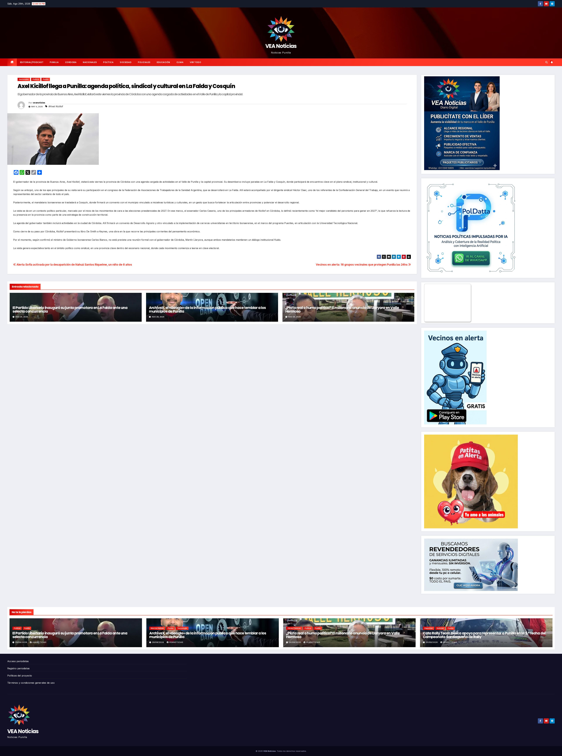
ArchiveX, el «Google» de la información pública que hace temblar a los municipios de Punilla (207, 309)
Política (108, 62)
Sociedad (125, 62)
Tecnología (182, 628)
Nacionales (90, 62)
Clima (180, 62)
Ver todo (195, 62)
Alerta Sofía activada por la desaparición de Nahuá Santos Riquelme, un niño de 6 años (74, 264)
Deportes (428, 628)
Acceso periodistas (18, 661)
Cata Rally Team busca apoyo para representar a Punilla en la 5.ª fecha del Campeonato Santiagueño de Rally (484, 635)
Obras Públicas (294, 628)
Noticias (440, 628)
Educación (163, 62)
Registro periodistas (18, 668)
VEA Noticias (281, 46)
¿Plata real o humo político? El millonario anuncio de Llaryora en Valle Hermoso (342, 309)
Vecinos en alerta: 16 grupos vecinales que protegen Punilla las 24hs (362, 264)
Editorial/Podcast (31, 62)
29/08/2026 (21, 642)
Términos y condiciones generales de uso (31, 682)
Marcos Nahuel (157, 628)
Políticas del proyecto (19, 675)
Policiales (144, 62)
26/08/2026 (295, 642)
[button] (546, 62)
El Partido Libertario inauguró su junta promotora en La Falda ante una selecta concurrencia (70, 309)
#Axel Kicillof (56, 106)
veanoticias (39, 102)
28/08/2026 (158, 642)
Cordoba (71, 62)
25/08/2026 (432, 642)
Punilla (54, 62)
